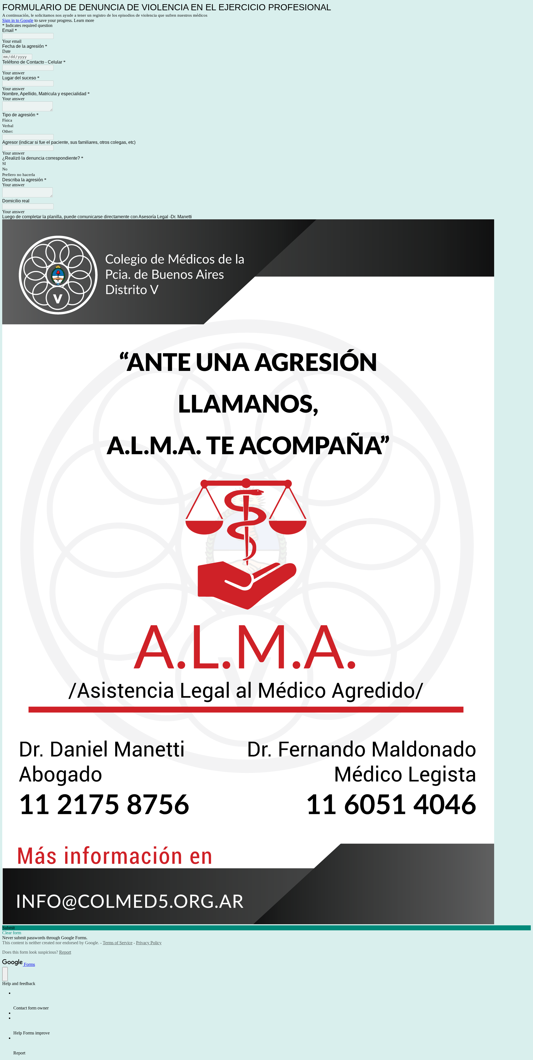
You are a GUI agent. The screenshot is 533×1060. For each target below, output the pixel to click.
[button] (266, 927)
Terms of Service (117, 942)
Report (65, 952)
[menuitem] (272, 1001)
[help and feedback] (5, 974)
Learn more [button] (84, 20)
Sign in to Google (17, 20)
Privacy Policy (149, 942)
